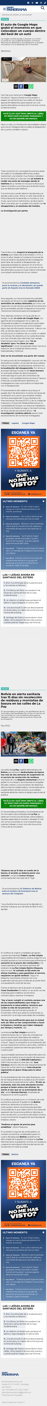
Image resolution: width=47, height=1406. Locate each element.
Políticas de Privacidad (12, 1395)
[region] (23, 150)
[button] (4, 9)
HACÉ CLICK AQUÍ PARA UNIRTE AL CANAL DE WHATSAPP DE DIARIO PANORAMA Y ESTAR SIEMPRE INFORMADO (23, 116)
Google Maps (28, 423)
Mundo (5, 19)
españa (15, 423)
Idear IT (21, 1402)
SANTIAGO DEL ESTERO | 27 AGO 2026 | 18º (17, 15)
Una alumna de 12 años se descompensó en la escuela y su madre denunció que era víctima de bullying (23, 610)
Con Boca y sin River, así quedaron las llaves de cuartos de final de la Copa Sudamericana (22, 592)
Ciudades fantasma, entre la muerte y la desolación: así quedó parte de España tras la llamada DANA (22, 285)
